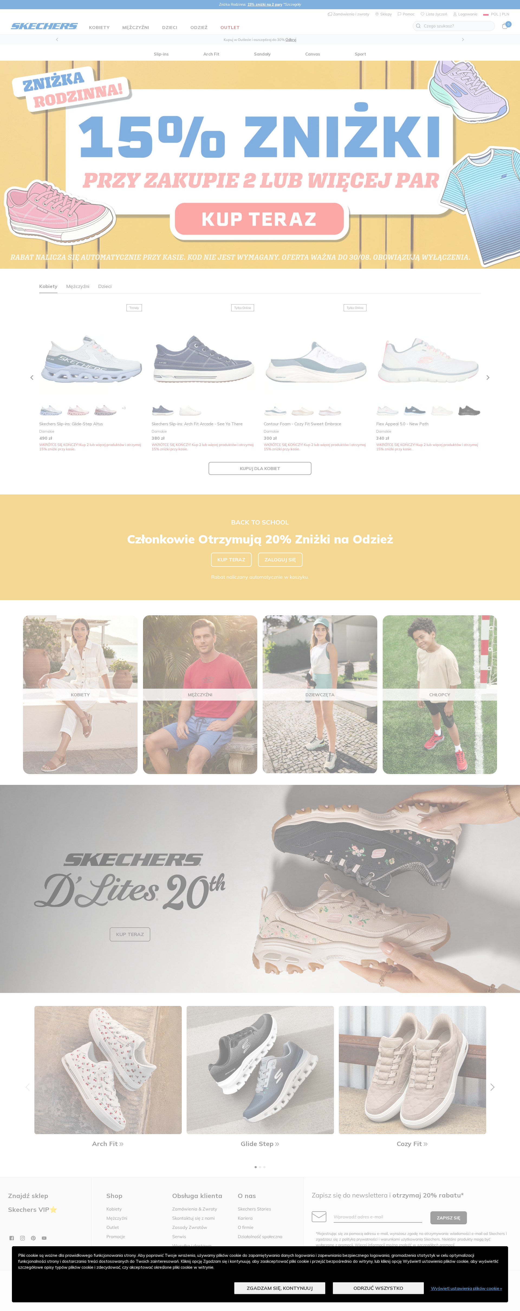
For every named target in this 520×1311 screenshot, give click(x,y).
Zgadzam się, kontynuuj (280, 1288)
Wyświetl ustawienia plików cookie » (466, 1288)
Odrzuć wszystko (378, 1288)
